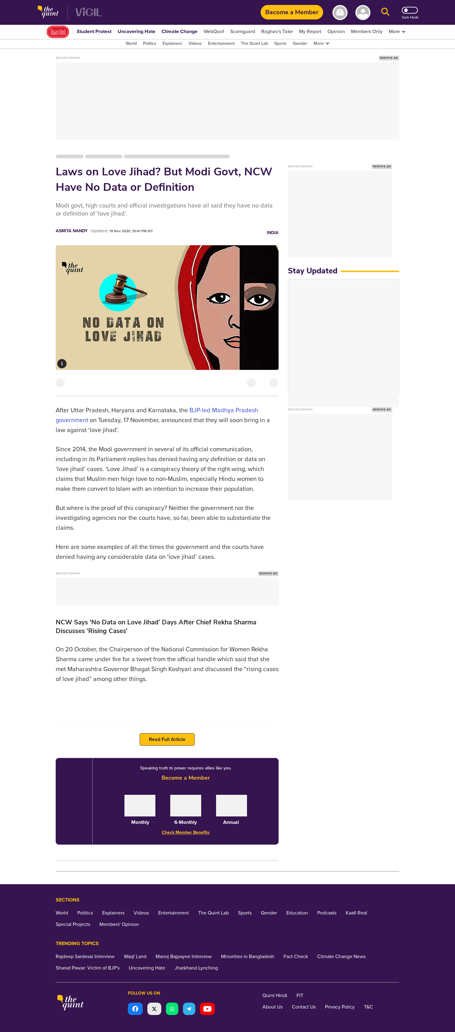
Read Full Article (167, 739)
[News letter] (340, 12)
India (273, 232)
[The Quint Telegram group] (189, 1010)
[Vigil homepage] (89, 12)
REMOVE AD (389, 58)
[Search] (385, 12)
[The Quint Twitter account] (154, 1010)
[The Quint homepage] (48, 12)
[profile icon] (362, 12)
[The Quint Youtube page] (207, 1010)
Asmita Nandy (72, 230)
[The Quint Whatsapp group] (172, 1010)
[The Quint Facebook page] (135, 1010)
